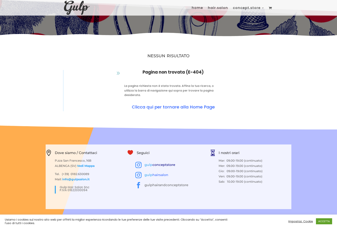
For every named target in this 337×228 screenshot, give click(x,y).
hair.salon (218, 8)
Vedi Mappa (86, 166)
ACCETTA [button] (324, 221)
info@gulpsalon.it (76, 179)
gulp (160, 165)
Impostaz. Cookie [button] (300, 221)
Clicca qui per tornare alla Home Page (173, 107)
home (197, 8)
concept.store (247, 8)
